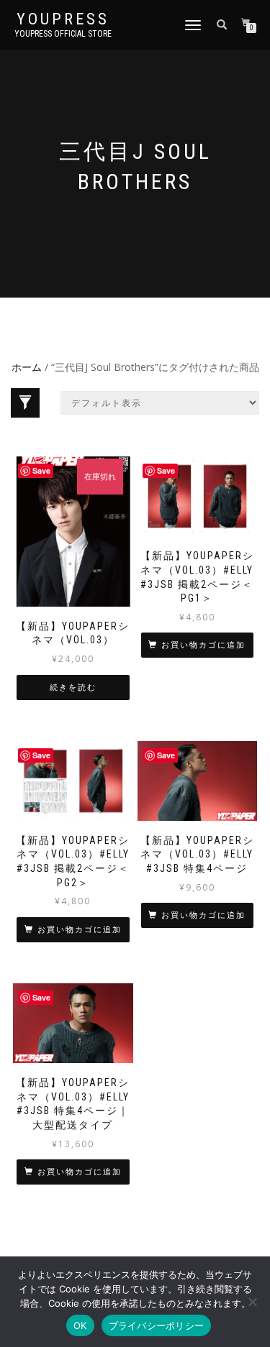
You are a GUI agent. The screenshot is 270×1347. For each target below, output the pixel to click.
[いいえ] (252, 1302)
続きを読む (73, 687)
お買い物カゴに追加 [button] (203, 645)
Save (41, 470)
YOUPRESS (63, 19)
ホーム (27, 367)
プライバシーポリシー (156, 1325)
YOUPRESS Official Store (63, 34)
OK (80, 1325)
